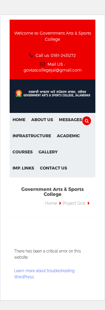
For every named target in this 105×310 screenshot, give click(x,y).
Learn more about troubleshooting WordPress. (44, 273)
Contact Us (53, 167)
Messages (70, 119)
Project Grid (74, 203)
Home (19, 119)
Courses (23, 151)
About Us (42, 119)
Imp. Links (23, 167)
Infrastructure (32, 135)
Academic (68, 135)
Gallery (48, 151)
